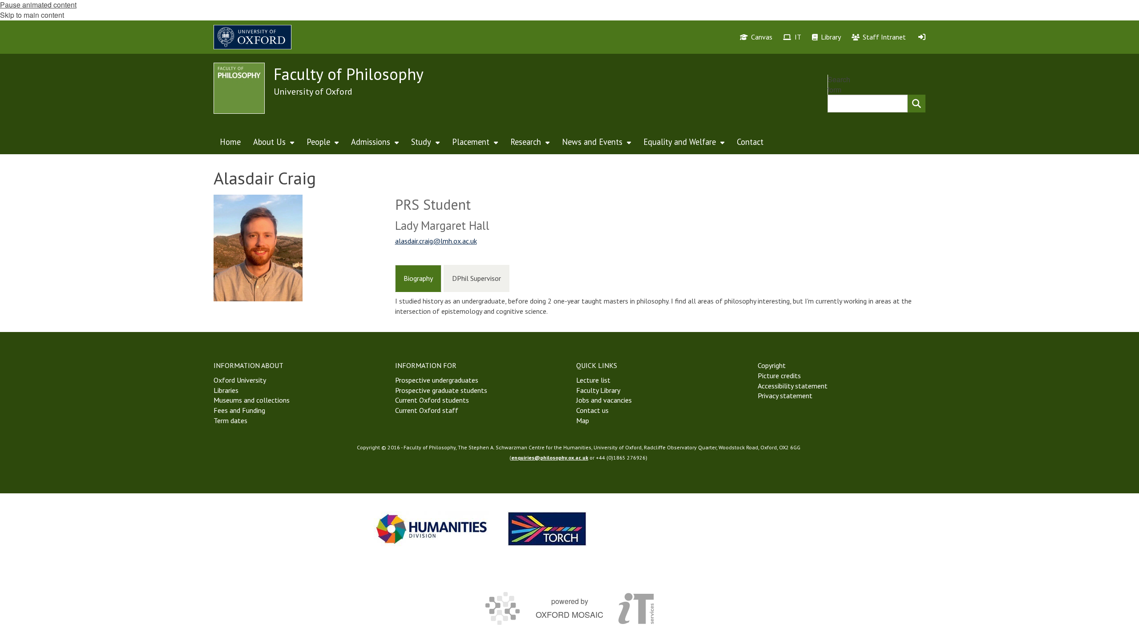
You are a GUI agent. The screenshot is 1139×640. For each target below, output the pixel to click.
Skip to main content (32, 15)
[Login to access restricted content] (921, 36)
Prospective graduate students (441, 390)
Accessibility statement (793, 385)
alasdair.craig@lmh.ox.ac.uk (436, 240)
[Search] (916, 103)
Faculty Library (598, 390)
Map (582, 420)
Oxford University (240, 380)
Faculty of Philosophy (349, 74)
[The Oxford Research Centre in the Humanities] (547, 528)
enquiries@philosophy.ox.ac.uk (549, 457)
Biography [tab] (418, 278)
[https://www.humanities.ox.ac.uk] (431, 528)
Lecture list (593, 380)
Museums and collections (252, 400)
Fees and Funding (239, 410)
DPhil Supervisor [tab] (476, 278)
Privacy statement (785, 395)
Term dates (230, 420)
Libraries (226, 390)
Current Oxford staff (426, 410)
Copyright (772, 365)
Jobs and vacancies (604, 400)
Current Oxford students (432, 400)
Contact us (592, 410)
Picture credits (779, 375)
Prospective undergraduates (436, 380)
